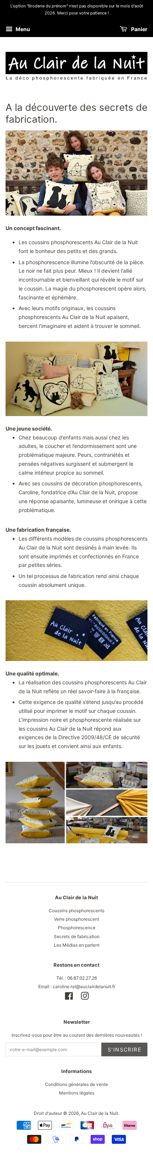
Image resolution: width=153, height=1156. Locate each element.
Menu (22, 29)
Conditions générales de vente (76, 1084)
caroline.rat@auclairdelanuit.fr (84, 986)
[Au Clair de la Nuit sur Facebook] (69, 997)
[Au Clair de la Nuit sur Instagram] (85, 997)
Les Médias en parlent (77, 945)
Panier (138, 29)
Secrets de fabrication (77, 936)
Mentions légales (76, 1093)
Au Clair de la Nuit (99, 1113)
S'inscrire (124, 1049)
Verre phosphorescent (76, 919)
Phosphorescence (76, 927)
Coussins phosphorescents (76, 910)
